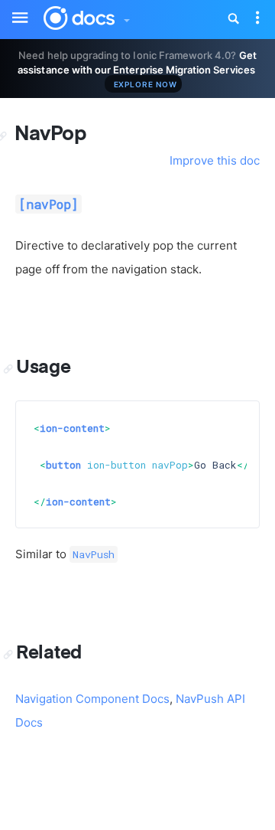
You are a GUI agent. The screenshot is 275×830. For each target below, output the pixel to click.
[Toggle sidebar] (12, 8)
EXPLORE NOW (145, 84)
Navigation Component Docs (92, 698)
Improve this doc (215, 160)
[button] (126, 16)
